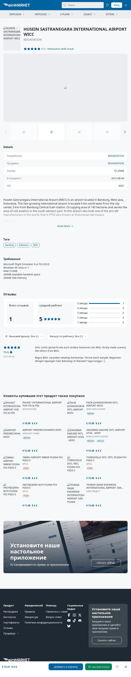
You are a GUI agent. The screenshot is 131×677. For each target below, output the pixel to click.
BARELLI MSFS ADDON (97, 436)
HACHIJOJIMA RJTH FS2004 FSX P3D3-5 (40, 486)
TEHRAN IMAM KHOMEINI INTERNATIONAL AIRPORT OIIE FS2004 (104, 486)
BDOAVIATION (33, 39)
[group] (65, 88)
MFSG (25, 464)
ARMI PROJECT (93, 491)
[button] (60, 49)
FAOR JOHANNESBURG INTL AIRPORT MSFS (102, 404)
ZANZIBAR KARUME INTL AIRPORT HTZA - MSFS (105, 431)
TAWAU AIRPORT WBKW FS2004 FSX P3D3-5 (43, 459)
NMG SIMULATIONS (95, 409)
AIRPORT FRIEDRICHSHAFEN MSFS (42, 429)
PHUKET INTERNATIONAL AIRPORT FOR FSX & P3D (42, 404)
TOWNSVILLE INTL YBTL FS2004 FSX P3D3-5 (106, 459)
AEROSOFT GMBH (31, 433)
